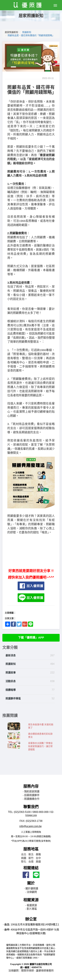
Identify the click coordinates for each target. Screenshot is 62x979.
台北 (23, 854)
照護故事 (11, 672)
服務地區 (31, 849)
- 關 (31, 888)
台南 (31, 861)
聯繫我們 (31, 807)
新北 (31, 854)
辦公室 (31, 919)
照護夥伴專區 (13, 698)
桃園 (23, 858)
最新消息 (11, 655)
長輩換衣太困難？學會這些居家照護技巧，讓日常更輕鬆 (40, 746)
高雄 (38, 861)
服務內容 (31, 786)
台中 (38, 858)
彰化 (23, 861)
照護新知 (26, 32)
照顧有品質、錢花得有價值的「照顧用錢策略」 (31, 35)
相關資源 (31, 900)
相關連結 (31, 868)
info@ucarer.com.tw (30, 826)
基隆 (38, 854)
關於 (31, 883)
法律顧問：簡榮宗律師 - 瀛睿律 (31, 970)
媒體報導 (11, 689)
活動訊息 (11, 681)
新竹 (31, 858)
